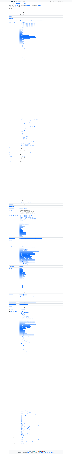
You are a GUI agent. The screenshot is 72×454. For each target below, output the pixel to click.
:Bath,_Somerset (23, 328)
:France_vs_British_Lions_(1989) (25, 399)
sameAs (11, 294)
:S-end (21, 229)
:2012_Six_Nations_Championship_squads (27, 337)
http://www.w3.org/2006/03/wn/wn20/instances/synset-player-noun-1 (31, 238)
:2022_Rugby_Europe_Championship (26, 411)
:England (21, 30)
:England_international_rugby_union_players (27, 121)
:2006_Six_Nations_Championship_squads (27, 319)
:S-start (21, 231)
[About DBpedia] (12, 1)
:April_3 (21, 311)
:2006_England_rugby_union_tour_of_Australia (27, 100)
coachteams (11, 173)
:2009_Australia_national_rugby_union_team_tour (28, 390)
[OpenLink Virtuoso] (29, 451)
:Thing (21, 268)
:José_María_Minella (23, 114)
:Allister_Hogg (22, 435)
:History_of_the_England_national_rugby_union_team (28, 351)
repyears (11, 204)
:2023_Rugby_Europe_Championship (26, 433)
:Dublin (21, 29)
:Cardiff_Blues (22, 133)
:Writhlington (22, 332)
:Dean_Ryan (22, 394)
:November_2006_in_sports (24, 374)
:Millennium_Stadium (23, 52)
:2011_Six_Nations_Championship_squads (27, 334)
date (10, 188)
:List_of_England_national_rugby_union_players (27, 342)
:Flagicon (21, 223)
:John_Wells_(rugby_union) (24, 392)
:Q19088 (22, 275)
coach (11, 439)
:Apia (21, 40)
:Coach (21, 266)
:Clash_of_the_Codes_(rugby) (25, 312)
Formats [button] (23, 1)
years (10, 240)
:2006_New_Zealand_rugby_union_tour (26, 388)
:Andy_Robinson (24, 304)
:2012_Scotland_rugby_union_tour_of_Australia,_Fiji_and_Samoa (30, 425)
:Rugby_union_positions (24, 46)
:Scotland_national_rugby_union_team (26, 85)
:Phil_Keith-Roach (23, 314)
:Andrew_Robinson (23, 320)
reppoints (11, 200)
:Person (21, 269)
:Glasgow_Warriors (23, 110)
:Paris (21, 33)
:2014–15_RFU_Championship (25, 383)
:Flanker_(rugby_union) (24, 59)
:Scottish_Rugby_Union (24, 99)
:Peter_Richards (22, 378)
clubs (10, 171)
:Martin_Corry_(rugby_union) (25, 340)
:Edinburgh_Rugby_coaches (24, 263)
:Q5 (21, 277)
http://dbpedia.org (28, 5)
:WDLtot (21, 236)
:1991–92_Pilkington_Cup (24, 418)
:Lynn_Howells (22, 22)
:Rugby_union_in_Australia (24, 35)
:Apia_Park (22, 54)
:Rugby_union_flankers (24, 128)
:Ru (20, 228)
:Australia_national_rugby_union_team (26, 96)
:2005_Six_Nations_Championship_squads (27, 318)
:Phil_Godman (22, 379)
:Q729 (22, 278)
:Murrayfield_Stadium (23, 81)
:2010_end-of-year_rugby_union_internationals (27, 26)
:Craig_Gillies (22, 313)
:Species (21, 288)
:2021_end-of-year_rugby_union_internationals (27, 432)
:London (21, 32)
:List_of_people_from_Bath (24, 316)
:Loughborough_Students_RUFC (25, 152)
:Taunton (21, 51)
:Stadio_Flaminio (23, 88)
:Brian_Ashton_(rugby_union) (25, 108)
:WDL (21, 235)
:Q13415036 (23, 274)
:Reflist (21, 227)
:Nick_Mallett (22, 330)
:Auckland (22, 41)
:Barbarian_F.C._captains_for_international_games (28, 218)
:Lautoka (21, 53)
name (10, 306)
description (11, 14)
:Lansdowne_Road (23, 97)
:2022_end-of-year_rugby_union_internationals (27, 429)
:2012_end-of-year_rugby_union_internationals (27, 426)
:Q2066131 (22, 272)
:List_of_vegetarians (23, 375)
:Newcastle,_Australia (23, 138)
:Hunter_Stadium (23, 137)
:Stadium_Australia (23, 103)
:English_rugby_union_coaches (25, 123)
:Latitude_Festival (23, 338)
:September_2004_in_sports (24, 373)
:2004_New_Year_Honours (24, 317)
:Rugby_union (22, 45)
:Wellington (22, 50)
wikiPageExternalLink (13, 20)
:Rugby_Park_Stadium (23, 115)
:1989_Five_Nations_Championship (25, 344)
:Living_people (22, 27)
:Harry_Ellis (22, 339)
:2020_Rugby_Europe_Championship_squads (27, 409)
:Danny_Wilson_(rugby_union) (25, 327)
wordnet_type (12, 238)
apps (10, 154)
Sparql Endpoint (60, 1)
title (10, 210)
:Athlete (21, 281)
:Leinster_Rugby (23, 98)
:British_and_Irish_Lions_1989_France (26, 215)
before (11, 156)
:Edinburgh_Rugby (23, 174)
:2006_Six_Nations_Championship (25, 112)
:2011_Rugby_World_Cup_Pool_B (25, 376)
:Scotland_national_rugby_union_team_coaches (27, 129)
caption (11, 169)
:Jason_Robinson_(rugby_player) (25, 144)
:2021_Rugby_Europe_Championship (26, 345)
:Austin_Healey (22, 395)
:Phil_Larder (22, 315)
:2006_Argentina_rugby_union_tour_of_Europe (27, 386)
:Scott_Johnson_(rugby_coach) (25, 143)
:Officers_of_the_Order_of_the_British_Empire (27, 58)
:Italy (21, 31)
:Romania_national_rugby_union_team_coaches (27, 127)
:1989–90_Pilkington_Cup (24, 417)
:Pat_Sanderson (22, 104)
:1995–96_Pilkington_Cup (24, 421)
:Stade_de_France (23, 62)
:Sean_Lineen (22, 55)
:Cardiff (21, 42)
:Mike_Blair (22, 111)
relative (11, 309)
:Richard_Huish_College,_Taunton (25, 326)
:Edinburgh (22, 43)
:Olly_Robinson (22, 28)
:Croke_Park (22, 83)
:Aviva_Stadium (22, 101)
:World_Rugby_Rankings (24, 92)
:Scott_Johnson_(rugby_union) (25, 341)
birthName (11, 163)
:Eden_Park (22, 109)
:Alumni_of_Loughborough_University (26, 125)
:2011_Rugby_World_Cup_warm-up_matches (27, 131)
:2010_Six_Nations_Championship (25, 87)
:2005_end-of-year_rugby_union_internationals (27, 24)
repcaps (11, 198)
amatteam (11, 152)
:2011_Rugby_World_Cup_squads (25, 382)
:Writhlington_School (23, 56)
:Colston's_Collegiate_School (24, 136)
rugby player (16, 5)
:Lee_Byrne (22, 407)
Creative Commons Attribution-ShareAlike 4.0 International (46, 452)
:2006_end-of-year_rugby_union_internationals (27, 25)
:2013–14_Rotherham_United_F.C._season (26, 405)
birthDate (11, 161)
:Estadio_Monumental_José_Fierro (25, 93)
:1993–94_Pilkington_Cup (24, 419)
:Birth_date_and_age (23, 219)
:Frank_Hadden (22, 107)
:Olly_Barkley (22, 377)
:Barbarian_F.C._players (24, 117)
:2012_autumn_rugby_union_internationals (27, 145)
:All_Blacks (22, 132)
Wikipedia (28, 452)
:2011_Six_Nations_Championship (25, 113)
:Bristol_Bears (22, 173)
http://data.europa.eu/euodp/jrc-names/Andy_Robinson (28, 296)
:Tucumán (22, 135)
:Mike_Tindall (22, 355)
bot (10, 167)
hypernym (11, 266)
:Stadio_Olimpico (23, 48)
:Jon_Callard (22, 393)
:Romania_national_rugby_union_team (26, 106)
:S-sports (21, 230)
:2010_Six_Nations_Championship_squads (27, 335)
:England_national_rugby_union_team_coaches (27, 122)
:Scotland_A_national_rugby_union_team (26, 91)
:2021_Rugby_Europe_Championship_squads (27, 428)
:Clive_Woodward (23, 348)
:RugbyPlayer (22, 285)
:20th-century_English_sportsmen (25, 257)
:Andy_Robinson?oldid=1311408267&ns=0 (28, 302)
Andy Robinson (20, 3)
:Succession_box (23, 233)
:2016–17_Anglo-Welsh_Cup (24, 422)
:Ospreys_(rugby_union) (24, 102)
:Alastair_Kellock (23, 82)
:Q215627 (22, 276)
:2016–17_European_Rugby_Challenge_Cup (27, 412)
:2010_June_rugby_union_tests (25, 38)
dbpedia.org (39, 5)
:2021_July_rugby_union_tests (25, 431)
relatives (12, 443)
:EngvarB (21, 222)
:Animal (21, 279)
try (11, 445)
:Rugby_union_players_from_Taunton (26, 124)
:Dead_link (22, 221)
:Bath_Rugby (22, 84)
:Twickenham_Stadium (24, 86)
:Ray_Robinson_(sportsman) (24, 343)
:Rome (21, 34)
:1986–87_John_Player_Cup (24, 415)
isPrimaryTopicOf (12, 304)
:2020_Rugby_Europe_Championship (26, 413)
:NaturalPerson (22, 273)
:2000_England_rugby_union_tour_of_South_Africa (28, 385)
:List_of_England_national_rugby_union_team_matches (29, 410)
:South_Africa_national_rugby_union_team (27, 61)
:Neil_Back (22, 406)
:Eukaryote (22, 283)
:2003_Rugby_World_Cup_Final (25, 434)
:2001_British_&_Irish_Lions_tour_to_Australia (27, 36)
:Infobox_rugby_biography (24, 224)
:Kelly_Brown (22, 105)
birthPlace (11, 165)
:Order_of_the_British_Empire (25, 60)
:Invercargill (22, 63)
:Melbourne (22, 44)
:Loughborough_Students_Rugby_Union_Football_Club (29, 141)
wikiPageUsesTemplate (13, 215)
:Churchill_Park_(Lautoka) (24, 140)
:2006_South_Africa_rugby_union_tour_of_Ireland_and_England (30, 389)
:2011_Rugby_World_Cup (24, 64)
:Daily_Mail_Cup (22, 142)
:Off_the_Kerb (22, 331)
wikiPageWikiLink (12, 22)
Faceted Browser (53, 1)
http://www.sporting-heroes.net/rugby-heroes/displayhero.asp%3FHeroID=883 (32, 20)
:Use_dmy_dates (23, 234)
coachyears (11, 181)
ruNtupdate (11, 206)
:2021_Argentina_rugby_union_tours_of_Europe (27, 423)
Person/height (12, 10)
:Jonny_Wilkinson (23, 396)
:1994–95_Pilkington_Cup (24, 420)
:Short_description (23, 232)
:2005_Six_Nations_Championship (25, 89)
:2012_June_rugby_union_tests (25, 57)
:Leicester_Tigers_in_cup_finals (25, 427)
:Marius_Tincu (22, 139)
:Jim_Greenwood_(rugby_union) (25, 408)
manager (12, 441)
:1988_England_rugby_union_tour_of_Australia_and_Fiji (29, 384)
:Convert (21, 220)
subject (10, 246)
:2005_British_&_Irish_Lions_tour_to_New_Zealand (28, 37)
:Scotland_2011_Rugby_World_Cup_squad (26, 217)
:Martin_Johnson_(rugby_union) (25, 397)
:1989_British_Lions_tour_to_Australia (26, 94)
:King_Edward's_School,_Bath (25, 347)
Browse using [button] (18, 1)
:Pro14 (21, 134)
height (10, 16)
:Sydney (21, 49)
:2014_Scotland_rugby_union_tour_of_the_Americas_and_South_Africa (31, 414)
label (10, 292)
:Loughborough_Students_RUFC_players (26, 120)
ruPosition (11, 208)
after (10, 147)
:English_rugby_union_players (25, 130)
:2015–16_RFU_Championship (25, 353)
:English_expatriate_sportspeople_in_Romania (27, 126)
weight (11, 18)
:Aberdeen (22, 39)
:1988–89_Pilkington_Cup (24, 416)
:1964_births (22, 116)
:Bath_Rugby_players (23, 118)
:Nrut (21, 225)
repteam (11, 202)
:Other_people (22, 226)
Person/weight (12, 12)
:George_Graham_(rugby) (24, 404)
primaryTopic (12, 447)
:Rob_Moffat (22, 147)
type (10, 268)
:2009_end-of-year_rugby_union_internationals (27, 350)
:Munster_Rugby (23, 90)
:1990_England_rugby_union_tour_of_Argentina (27, 349)
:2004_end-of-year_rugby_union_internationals (27, 23)
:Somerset (22, 47)
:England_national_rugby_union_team (26, 95)
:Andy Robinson (23, 294)
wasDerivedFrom (12, 302)
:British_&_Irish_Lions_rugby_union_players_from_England (29, 119)
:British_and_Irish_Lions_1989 (25, 216)
